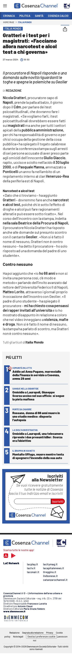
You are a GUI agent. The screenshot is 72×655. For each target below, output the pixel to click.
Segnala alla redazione (32, 632)
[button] (65, 29)
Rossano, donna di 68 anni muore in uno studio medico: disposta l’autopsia (36, 416)
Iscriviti (58, 501)
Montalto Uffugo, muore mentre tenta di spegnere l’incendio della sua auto (38, 456)
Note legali (18, 636)
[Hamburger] (5, 6)
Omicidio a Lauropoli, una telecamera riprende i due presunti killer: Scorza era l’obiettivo (37, 437)
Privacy (49, 632)
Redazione (14, 632)
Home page (8, 22)
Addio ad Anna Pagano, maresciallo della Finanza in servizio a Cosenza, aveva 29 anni (36, 375)
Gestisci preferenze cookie (41, 636)
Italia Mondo (25, 22)
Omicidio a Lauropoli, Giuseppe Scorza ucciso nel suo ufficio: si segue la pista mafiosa (38, 395)
